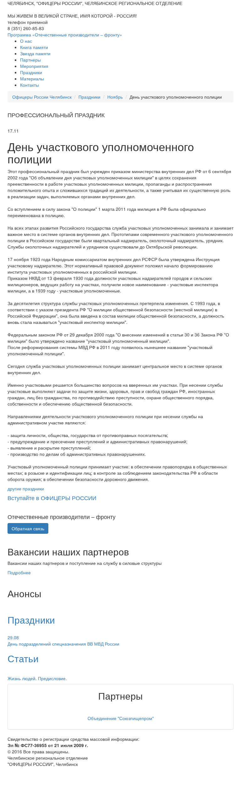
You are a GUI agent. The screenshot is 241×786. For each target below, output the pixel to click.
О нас (26, 41)
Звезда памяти (35, 53)
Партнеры (30, 60)
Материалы (32, 78)
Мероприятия (34, 66)
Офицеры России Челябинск (42, 97)
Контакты (29, 85)
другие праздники (26, 488)
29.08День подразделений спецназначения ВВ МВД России (63, 640)
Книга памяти (34, 47)
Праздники (31, 72)
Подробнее (19, 572)
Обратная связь (28, 528)
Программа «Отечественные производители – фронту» (65, 34)
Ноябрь (115, 97)
